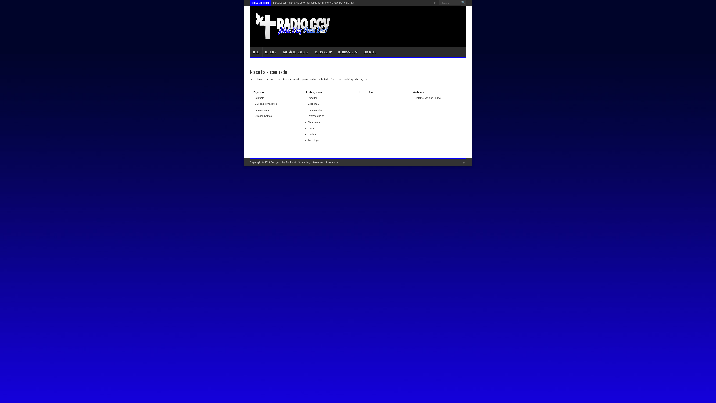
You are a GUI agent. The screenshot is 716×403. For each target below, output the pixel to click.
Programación (323, 52)
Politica (312, 134)
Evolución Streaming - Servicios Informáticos (312, 162)
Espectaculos (315, 110)
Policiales (313, 128)
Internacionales (316, 116)
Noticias (270, 52)
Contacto (370, 52)
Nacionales (314, 122)
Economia (313, 103)
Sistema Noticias (424, 97)
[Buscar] (463, 3)
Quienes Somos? (348, 52)
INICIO (256, 52)
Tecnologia (313, 140)
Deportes (313, 97)
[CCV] (290, 38)
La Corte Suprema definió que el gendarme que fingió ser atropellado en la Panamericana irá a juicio (324, 2)
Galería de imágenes (295, 52)
